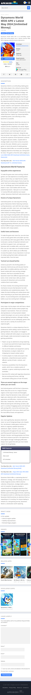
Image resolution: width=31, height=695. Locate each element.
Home (2, 14)
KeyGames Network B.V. (22, 45)
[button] (28, 7)
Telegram (21, 74)
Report (8, 66)
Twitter (9, 74)
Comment (4, 625)
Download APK (9, 58)
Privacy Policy (12, 687)
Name (3, 646)
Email (2, 653)
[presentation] (1, 544)
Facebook (4, 74)
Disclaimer (5, 687)
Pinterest (15, 74)
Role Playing (10, 33)
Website (3, 661)
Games (7, 14)
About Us (19, 687)
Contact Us (26, 687)
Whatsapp (27, 74)
